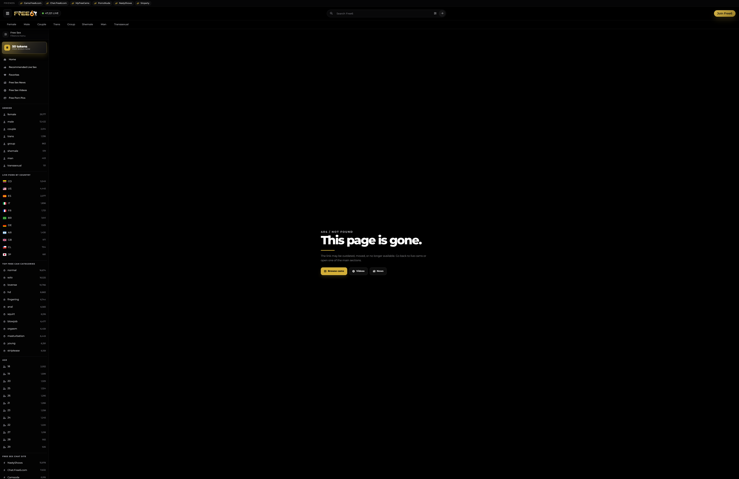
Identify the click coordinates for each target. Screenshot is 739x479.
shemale (87, 24)
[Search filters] (435, 13)
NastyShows (125, 3)
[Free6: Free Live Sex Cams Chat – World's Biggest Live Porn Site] (25, 13)
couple (41, 24)
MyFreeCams (82, 3)
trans (56, 24)
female (11, 24)
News (380, 271)
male (27, 24)
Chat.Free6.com (58, 3)
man (103, 24)
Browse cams (336, 271)
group (71, 24)
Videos (360, 271)
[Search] (442, 13)
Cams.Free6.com (33, 3)
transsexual (121, 24)
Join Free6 (724, 13)
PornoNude (104, 3)
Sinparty (145, 3)
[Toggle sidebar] (7, 13)
